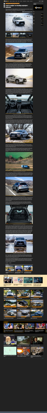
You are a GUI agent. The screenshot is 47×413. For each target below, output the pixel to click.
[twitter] (4, 5)
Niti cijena (16, 258)
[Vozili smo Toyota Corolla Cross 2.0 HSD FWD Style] (19, 51)
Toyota (10, 262)
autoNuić (7, 262)
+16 (29, 35)
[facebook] (4, 3)
